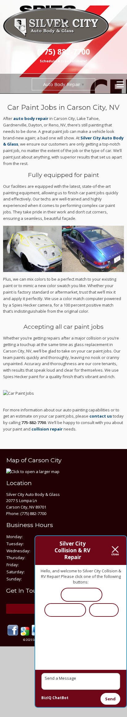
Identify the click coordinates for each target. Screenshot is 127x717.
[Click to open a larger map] (32, 471)
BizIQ (46, 697)
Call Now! (103, 609)
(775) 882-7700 (63, 52)
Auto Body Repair (61, 84)
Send (110, 699)
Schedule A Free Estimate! (63, 61)
